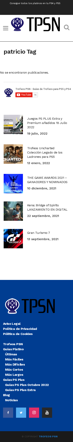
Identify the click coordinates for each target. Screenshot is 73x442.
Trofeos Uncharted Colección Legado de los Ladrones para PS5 (44, 152)
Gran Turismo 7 (38, 233)
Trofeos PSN (48, 436)
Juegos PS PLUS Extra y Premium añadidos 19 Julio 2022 (47, 123)
